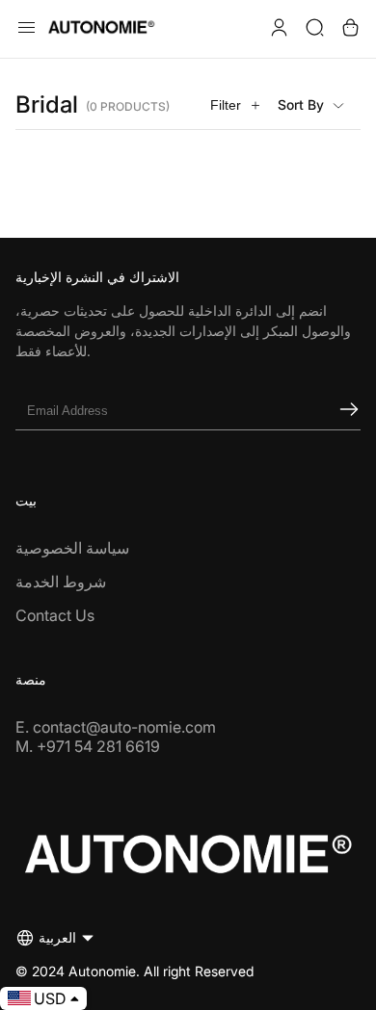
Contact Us (54, 615)
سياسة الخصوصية (72, 547)
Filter (225, 105)
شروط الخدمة (60, 581)
